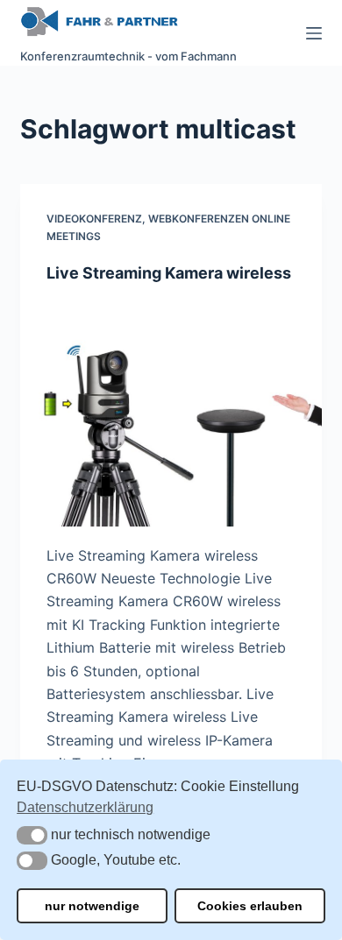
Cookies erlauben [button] (250, 906)
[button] (32, 835)
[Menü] (314, 33)
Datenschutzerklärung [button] (85, 807)
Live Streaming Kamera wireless (168, 273)
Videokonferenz (94, 218)
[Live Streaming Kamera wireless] (170, 413)
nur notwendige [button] (92, 906)
